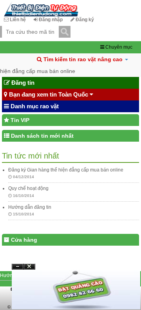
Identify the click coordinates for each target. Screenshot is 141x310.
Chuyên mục (118, 47)
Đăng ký (84, 19)
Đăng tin (22, 82)
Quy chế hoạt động (28, 188)
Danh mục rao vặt (34, 106)
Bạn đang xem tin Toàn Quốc (48, 94)
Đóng (29, 269)
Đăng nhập (50, 19)
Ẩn (18, 267)
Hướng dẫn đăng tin (29, 207)
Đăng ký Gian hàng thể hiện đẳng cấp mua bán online (65, 170)
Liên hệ (17, 19)
